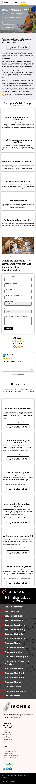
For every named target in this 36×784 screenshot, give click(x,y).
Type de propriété (9, 309)
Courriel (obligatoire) (10, 289)
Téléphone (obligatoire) (10, 283)
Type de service (8, 301)
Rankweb (12, 781)
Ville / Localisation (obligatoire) (13, 295)
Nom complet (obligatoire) (11, 277)
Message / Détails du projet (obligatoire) (15, 316)
